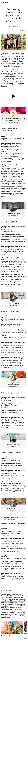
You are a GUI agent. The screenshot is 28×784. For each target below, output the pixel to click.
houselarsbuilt (7, 131)
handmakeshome (19, 222)
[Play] (13, 96)
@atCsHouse (16, 452)
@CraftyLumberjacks (8, 519)
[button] (23, 30)
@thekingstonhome (17, 393)
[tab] (12, 631)
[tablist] (13, 631)
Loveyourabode (14, 311)
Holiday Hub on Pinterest (8, 609)
